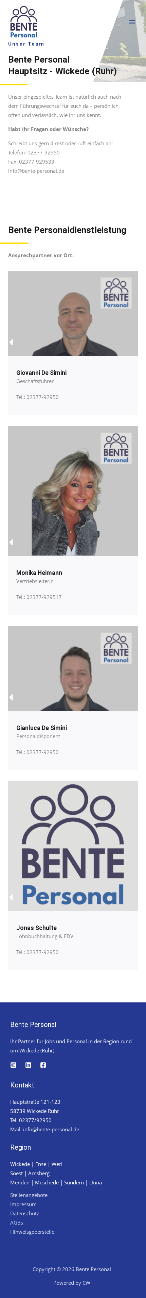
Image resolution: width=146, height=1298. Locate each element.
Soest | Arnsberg (30, 1173)
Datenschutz (24, 1213)
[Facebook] (43, 1065)
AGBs (16, 1222)
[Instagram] (13, 1065)
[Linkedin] (28, 1065)
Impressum (23, 1204)
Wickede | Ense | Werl (36, 1164)
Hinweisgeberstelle (32, 1231)
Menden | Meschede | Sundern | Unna (56, 1182)
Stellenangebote (29, 1195)
